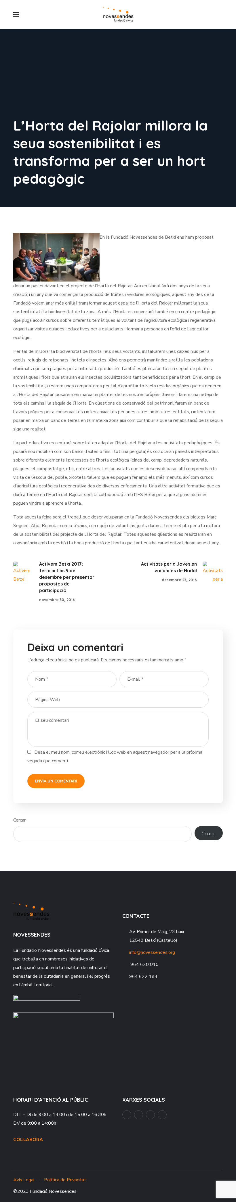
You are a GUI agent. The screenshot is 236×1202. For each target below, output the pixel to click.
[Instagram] (150, 1114)
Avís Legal (24, 1180)
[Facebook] (126, 1114)
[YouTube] (138, 1114)
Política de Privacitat (65, 1180)
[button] (220, 14)
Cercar (19, 820)
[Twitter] (162, 1114)
